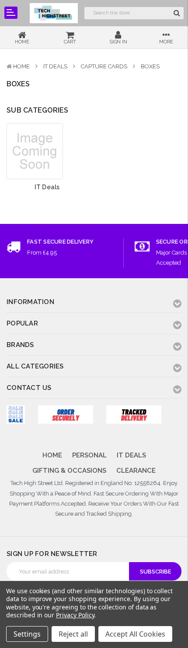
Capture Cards (104, 66)
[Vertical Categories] (10, 13)
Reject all (73, 634)
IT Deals (55, 66)
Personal (89, 455)
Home (21, 66)
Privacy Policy (75, 615)
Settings (27, 634)
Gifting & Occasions (69, 470)
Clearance (136, 470)
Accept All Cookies (135, 634)
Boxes (150, 66)
